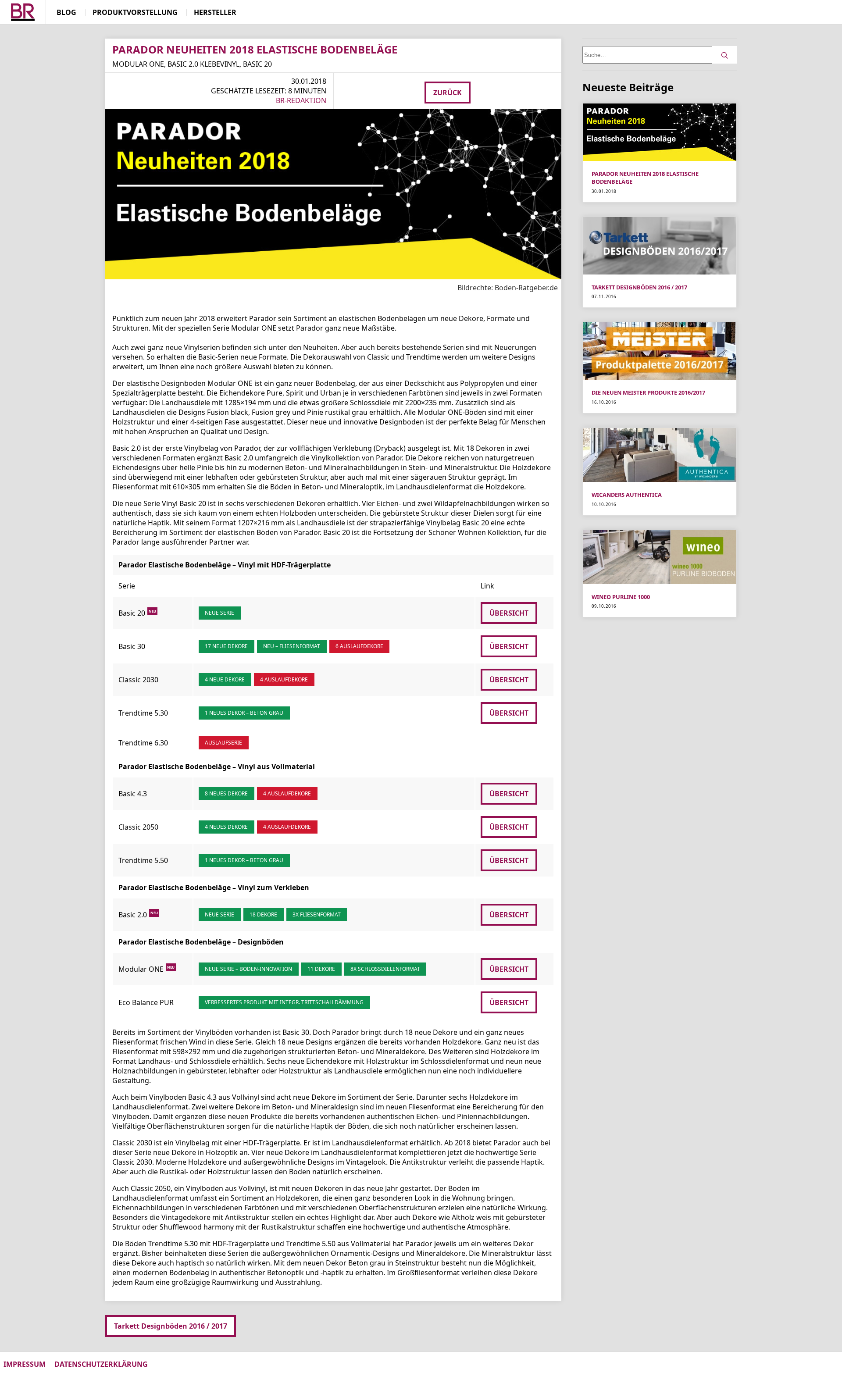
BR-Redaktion (301, 100)
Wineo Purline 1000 (621, 597)
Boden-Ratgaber (23, 12)
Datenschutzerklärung (101, 1364)
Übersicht (508, 613)
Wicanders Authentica (627, 495)
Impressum (25, 1364)
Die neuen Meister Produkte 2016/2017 (648, 392)
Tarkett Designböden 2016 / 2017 (170, 1326)
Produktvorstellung (135, 12)
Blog (66, 12)
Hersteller (215, 12)
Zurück (447, 92)
